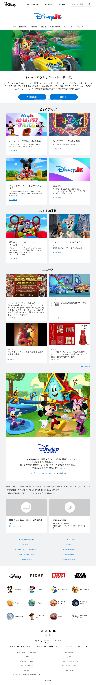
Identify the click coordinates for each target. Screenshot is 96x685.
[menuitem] (33, 4)
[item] (47, 4)
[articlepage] (26, 285)
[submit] (89, 4)
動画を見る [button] (33, 94)
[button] (3, 66)
